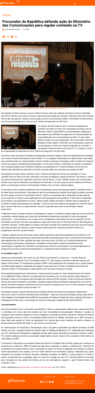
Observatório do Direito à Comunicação (36, 367)
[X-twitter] (47, 382)
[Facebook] (41, 382)
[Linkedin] (50, 382)
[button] (18, 1)
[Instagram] (44, 382)
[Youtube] (53, 382)
